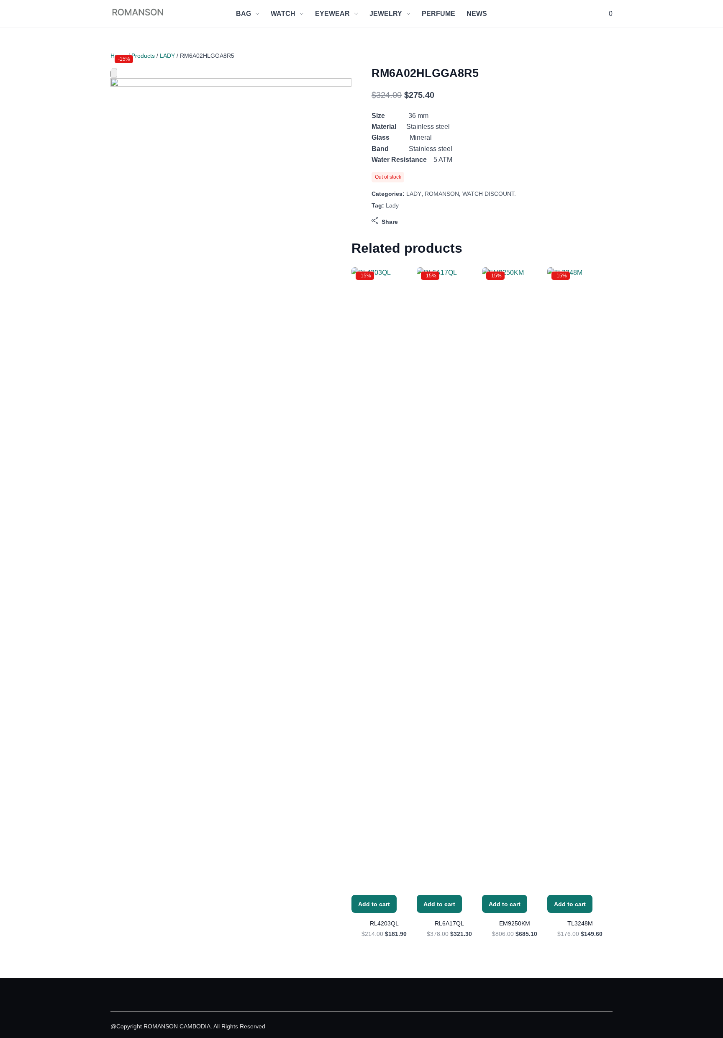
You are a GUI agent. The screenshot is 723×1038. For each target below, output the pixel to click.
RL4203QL (384, 923)
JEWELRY (385, 13)
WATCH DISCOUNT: (489, 193)
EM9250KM (514, 923)
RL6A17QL (449, 923)
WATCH (283, 13)
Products (143, 55)
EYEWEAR (332, 13)
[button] (610, 13)
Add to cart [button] (374, 904)
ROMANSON (442, 193)
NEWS (477, 13)
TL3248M (580, 923)
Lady (392, 205)
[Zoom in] (113, 73)
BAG (243, 13)
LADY (167, 55)
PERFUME (438, 13)
